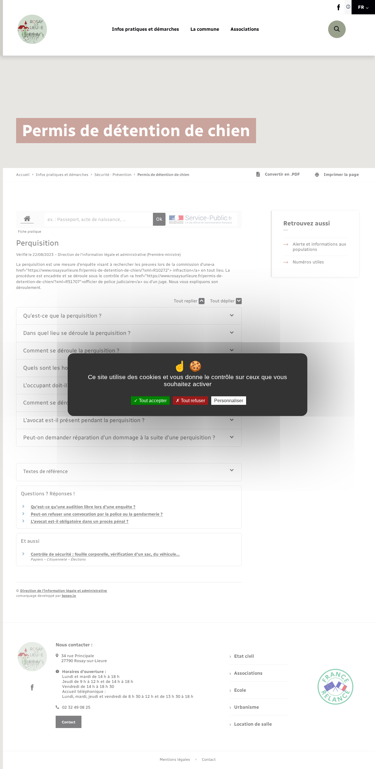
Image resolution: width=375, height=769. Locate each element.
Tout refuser (192, 400)
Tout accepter (152, 400)
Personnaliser (228, 400)
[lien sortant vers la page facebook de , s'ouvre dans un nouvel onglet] (338, 8)
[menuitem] (145, 29)
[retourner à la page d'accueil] (32, 29)
